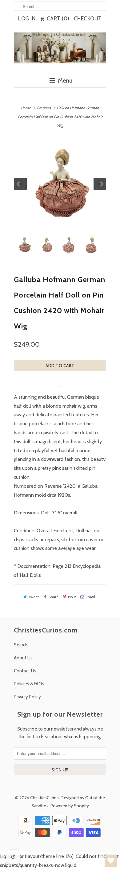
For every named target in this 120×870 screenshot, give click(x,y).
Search (21, 645)
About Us (23, 658)
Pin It (72, 596)
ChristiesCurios (44, 797)
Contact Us (25, 671)
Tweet (33, 596)
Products (44, 107)
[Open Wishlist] (111, 861)
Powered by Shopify (69, 805)
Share (53, 596)
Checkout (88, 18)
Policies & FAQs (29, 684)
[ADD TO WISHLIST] (60, 386)
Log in (26, 18)
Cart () (57, 18)
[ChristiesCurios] (60, 50)
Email (90, 596)
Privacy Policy (27, 697)
